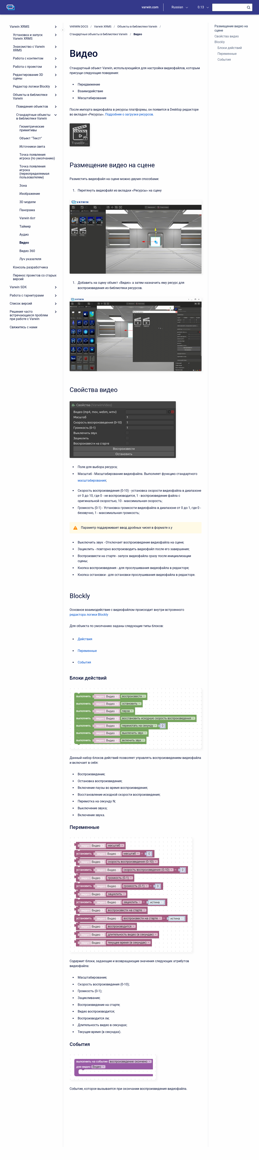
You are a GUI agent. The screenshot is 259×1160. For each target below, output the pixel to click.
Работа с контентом (28, 58)
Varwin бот (27, 218)
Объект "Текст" (30, 138)
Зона (23, 186)
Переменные (227, 54)
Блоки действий (230, 48)
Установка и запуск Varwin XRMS (28, 36)
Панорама (27, 210)
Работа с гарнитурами (27, 295)
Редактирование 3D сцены (28, 76)
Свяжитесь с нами (23, 327)
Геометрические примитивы (31, 128)
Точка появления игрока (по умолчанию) (37, 156)
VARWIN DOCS (79, 26)
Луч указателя (30, 259)
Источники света (32, 146)
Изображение (29, 194)
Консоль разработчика (30, 267)
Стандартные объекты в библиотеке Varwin (33, 116)
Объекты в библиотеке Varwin (30, 96)
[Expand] (56, 27)
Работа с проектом (27, 67)
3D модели (27, 202)
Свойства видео (226, 36)
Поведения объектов (32, 106)
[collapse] (56, 115)
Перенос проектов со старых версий (34, 277)
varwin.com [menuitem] (150, 7)
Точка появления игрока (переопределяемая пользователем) (34, 171)
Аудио (24, 234)
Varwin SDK (18, 287)
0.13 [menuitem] (201, 7)
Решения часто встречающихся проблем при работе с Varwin (29, 315)
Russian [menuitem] (177, 7)
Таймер (25, 226)
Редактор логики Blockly (31, 86)
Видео (24, 243)
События (224, 59)
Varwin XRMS (19, 27)
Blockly (219, 42)
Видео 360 (27, 251)
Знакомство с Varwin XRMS (29, 48)
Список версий (21, 303)
